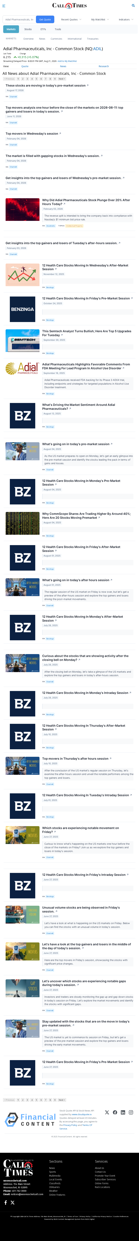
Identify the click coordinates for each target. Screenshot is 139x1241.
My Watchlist (98, 19)
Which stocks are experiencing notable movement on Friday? (80, 830)
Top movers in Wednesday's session (33, 133)
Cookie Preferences (121, 1216)
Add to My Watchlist (67, 61)
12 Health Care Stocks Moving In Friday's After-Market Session (81, 549)
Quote (24, 66)
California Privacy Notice (102, 1216)
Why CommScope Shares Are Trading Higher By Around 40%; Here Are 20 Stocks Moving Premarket (86, 515)
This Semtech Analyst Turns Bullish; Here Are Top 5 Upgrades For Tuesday (86, 333)
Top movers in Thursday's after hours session (77, 758)
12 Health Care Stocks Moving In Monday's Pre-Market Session (81, 482)
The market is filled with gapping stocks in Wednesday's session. (54, 156)
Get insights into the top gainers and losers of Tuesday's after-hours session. (63, 243)
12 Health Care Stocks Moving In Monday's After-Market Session (82, 618)
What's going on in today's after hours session (77, 580)
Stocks (28, 29)
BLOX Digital (89, 1219)
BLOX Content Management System (67, 1219)
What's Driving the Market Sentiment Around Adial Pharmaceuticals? (78, 406)
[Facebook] (115, 1119)
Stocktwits (50, 226)
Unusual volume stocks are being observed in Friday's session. (81, 909)
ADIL (97, 48)
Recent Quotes (69, 19)
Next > (62, 78)
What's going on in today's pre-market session (77, 444)
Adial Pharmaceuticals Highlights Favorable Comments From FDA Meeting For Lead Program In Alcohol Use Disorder (86, 366)
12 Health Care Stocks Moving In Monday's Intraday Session (87, 693)
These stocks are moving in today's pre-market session (47, 85)
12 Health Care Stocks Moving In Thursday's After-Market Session (83, 727)
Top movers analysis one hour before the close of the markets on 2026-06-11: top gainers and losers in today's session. (64, 109)
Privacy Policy (70, 1125)
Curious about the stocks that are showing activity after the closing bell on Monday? (85, 658)
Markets (11, 29)
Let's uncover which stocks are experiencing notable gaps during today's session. (84, 983)
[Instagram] (130, 1119)
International (75, 38)
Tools (58, 29)
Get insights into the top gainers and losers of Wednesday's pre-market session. (65, 178)
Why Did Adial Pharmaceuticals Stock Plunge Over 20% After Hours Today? (86, 202)
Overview (28, 38)
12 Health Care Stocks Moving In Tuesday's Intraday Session (87, 795)
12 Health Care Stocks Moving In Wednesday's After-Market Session (85, 267)
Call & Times (28, 1216)
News (42, 38)
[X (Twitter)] (107, 1119)
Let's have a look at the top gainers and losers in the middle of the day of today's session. (86, 946)
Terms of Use (73, 1216)
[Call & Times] (23, 1168)
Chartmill (13, 97)
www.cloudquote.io (82, 1114)
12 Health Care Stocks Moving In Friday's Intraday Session (85, 874)
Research (104, 66)
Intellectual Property (74, 226)
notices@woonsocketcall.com (27, 1194)
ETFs (43, 29)
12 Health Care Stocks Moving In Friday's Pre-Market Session (87, 298)
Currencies (56, 38)
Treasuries (92, 38)
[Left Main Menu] (4, 6)
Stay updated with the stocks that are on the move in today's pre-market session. (86, 1023)
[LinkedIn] (123, 1119)
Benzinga (50, 287)
